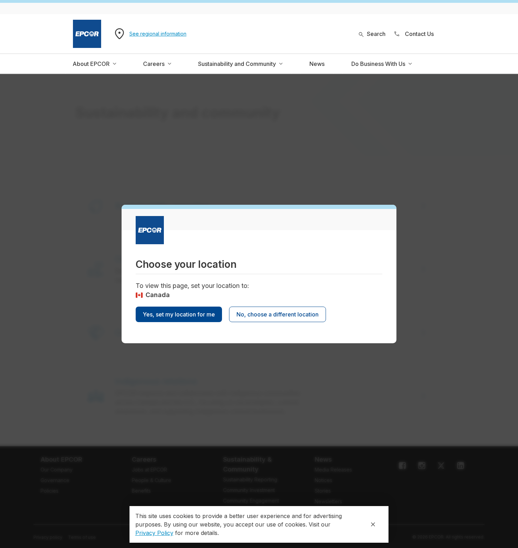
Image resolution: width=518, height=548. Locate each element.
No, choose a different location (277, 314)
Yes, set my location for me (179, 314)
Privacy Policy (154, 532)
